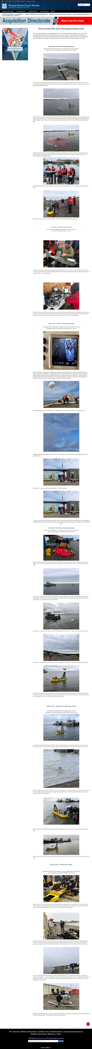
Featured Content (32, 11)
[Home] (46, 20)
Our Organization (20, 11)
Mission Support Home (7, 11)
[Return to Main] (88, 1025)
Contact (53, 11)
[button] (31, 1)
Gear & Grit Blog (44, 11)
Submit (61, 1041)
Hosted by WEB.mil (45, 1047)
